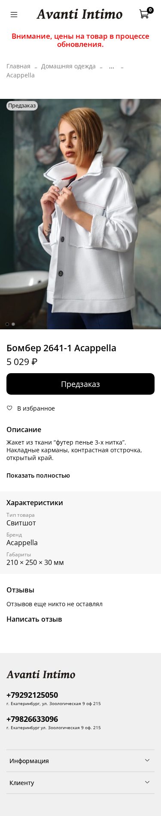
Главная (18, 66)
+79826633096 (32, 719)
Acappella (20, 75)
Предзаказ (80, 384)
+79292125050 (32, 695)
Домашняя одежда (68, 66)
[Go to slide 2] (13, 324)
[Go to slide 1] (7, 324)
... (111, 66)
